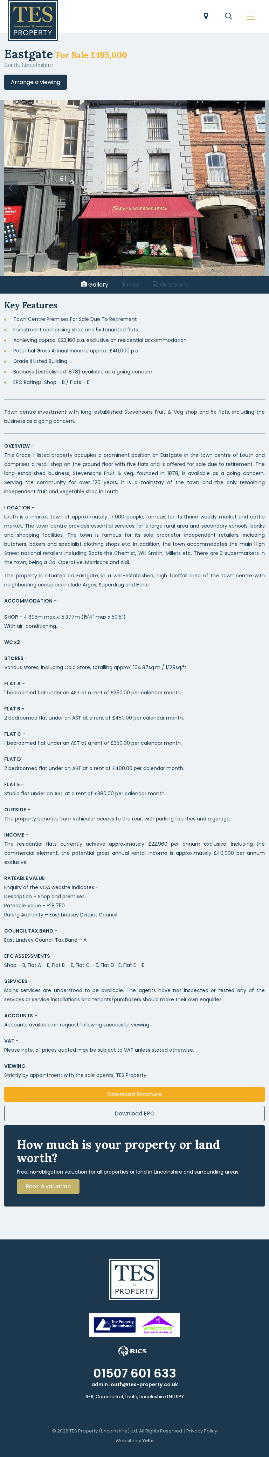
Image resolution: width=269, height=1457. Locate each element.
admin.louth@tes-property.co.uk (134, 1384)
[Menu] (250, 17)
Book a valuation (48, 1186)
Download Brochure (134, 1094)
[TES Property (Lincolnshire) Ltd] (33, 20)
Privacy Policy (201, 1431)
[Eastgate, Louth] (134, 187)
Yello (148, 1440)
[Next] (258, 188)
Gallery (97, 285)
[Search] (228, 17)
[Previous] (11, 188)
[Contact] (205, 17)
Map (132, 285)
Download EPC (134, 1113)
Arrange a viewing (35, 82)
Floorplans (173, 285)
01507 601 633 (134, 1373)
